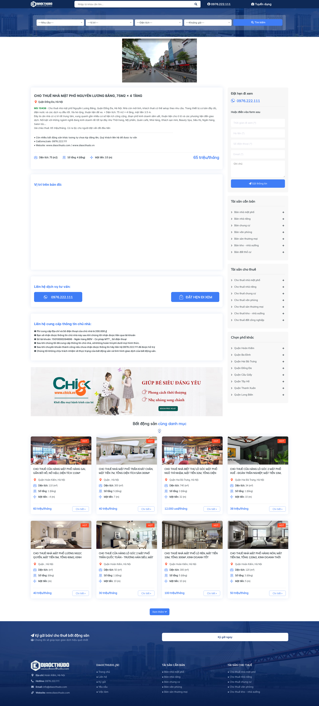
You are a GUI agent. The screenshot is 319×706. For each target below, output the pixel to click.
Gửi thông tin (259, 183)
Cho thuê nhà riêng (245, 286)
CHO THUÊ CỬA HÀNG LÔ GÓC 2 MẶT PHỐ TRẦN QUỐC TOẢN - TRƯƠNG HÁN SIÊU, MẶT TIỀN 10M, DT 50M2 (126, 557)
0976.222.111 (220, 4)
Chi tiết (80, 509)
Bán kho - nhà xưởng (246, 245)
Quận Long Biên (243, 394)
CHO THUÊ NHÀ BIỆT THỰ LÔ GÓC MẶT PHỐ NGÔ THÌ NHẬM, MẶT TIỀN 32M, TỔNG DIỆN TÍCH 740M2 (190, 473)
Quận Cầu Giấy (243, 374)
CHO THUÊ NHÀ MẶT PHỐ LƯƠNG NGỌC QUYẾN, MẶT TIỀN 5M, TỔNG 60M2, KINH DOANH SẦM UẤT (57, 557)
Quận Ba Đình (242, 354)
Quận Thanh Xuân (245, 388)
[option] (159, 60)
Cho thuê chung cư (245, 293)
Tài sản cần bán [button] (173, 665)
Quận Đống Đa (243, 368)
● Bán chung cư (171, 681)
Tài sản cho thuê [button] (240, 665)
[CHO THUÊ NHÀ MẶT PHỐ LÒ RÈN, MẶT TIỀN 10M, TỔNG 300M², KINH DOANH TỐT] (192, 535)
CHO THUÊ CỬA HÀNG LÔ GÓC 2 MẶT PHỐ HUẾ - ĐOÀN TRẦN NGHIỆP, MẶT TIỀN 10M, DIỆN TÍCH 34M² (255, 473)
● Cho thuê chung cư (239, 681)
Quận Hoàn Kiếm (244, 348)
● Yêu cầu (101, 686)
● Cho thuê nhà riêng (240, 676)
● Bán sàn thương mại (175, 691)
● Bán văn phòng (172, 686)
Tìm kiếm (260, 22)
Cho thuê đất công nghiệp (249, 320)
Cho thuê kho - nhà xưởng (249, 313)
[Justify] (196, 4)
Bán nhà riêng (242, 218)
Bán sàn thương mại (246, 238)
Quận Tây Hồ (242, 381)
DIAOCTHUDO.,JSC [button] (108, 665)
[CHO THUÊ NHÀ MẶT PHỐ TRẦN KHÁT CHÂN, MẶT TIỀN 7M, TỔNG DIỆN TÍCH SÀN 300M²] (126, 450)
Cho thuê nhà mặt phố (247, 280)
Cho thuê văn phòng (246, 300)
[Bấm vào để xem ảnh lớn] (159, 60)
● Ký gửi (101, 681)
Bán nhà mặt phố (244, 212)
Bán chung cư (242, 225)
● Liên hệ (101, 676)
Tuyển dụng (262, 4)
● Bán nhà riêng (171, 676)
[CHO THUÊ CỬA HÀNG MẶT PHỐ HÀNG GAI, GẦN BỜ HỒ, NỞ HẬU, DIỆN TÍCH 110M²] (61, 450)
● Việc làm (102, 691)
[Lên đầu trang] (308, 688)
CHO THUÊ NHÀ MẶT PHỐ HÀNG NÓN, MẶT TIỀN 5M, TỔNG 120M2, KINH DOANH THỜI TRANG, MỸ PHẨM (256, 557)
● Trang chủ (103, 671)
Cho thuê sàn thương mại (249, 306)
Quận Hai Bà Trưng (245, 361)
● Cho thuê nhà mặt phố (242, 671)
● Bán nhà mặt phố (173, 671)
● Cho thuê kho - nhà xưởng (244, 691)
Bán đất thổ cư (242, 252)
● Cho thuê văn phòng (240, 686)
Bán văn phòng (243, 232)
